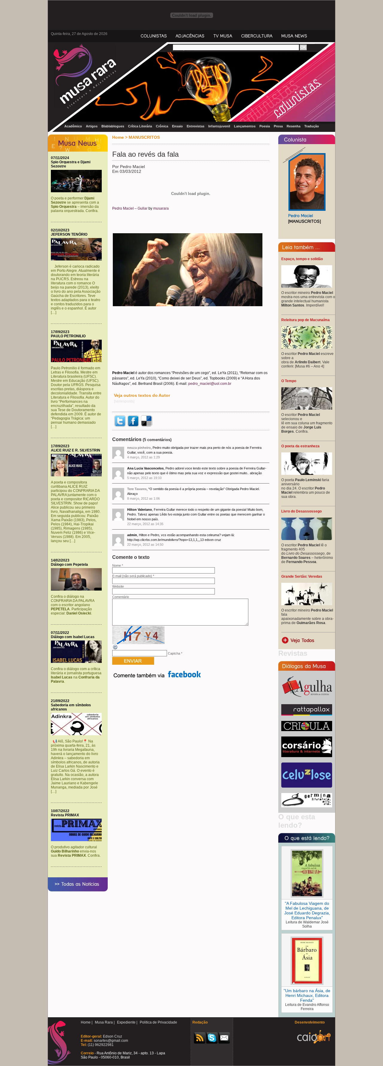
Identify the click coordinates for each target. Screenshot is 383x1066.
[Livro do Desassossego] (306, 539)
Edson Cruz (112, 1036)
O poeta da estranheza (300, 446)
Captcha (174, 653)
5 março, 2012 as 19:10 (144, 478)
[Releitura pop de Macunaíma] (306, 347)
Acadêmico (73, 126)
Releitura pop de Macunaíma (305, 320)
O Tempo (288, 381)
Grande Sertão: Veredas (301, 576)
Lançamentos (245, 126)
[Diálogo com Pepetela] (78, 589)
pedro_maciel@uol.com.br (209, 384)
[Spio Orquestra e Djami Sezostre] (78, 191)
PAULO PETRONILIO (68, 336)
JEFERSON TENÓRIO (69, 234)
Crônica (162, 126)
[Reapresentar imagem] (115, 649)
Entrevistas (195, 126)
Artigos (92, 126)
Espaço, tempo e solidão (302, 259)
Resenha (293, 126)
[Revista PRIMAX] (78, 840)
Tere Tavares (137, 489)
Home (118, 137)
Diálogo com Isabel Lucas (73, 637)
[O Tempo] (306, 408)
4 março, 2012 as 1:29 (143, 457)
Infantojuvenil (219, 126)
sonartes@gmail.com (110, 1040)
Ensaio (177, 126)
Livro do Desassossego (301, 511)
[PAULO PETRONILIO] (78, 361)
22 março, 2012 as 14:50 (145, 544)
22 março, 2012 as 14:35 (145, 524)
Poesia (264, 126)
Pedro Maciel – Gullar (130, 208)
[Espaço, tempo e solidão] (306, 286)
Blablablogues (112, 126)
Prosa (278, 126)
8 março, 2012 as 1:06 (143, 498)
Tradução (311, 126)
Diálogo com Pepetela (69, 564)
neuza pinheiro (139, 447)
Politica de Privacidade (158, 1022)
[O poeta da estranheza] (306, 474)
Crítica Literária (140, 126)
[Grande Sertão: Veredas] (306, 604)
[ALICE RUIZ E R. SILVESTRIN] (78, 475)
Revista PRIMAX (65, 815)
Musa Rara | (105, 1022)
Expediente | (127, 1022)
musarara (161, 208)
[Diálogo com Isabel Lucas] (78, 662)
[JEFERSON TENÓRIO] (78, 259)
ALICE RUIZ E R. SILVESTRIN (75, 450)
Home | (86, 1022)
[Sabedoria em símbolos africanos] (78, 734)
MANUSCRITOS (144, 137)
